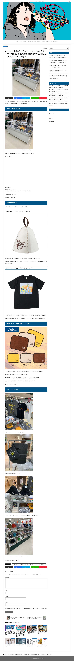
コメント (7, 577)
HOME (5, 654)
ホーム (17, 41)
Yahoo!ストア (55, 41)
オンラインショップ (23, 41)
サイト (6, 602)
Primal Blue (35, 658)
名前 (6, 590)
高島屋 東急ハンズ (42, 564)
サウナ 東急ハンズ (16, 564)
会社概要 (38, 41)
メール (7, 596)
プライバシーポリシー (32, 41)
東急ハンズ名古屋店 (9, 153)
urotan (60, 87)
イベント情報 (5, 46)
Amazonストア (49, 41)
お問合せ (43, 41)
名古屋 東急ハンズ (24, 564)
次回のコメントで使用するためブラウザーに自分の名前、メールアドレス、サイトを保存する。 (26, 608)
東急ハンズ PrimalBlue (34, 564)
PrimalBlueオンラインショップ (12, 560)
